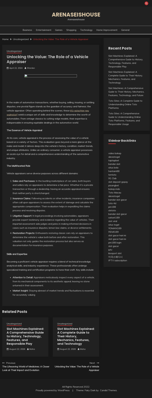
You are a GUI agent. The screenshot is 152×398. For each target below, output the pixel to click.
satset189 (114, 217)
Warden (31, 68)
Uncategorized (14, 51)
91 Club (112, 178)
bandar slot (114, 163)
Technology (86, 29)
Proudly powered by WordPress (53, 390)
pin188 (112, 206)
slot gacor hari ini (117, 235)
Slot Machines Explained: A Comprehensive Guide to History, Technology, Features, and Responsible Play (25, 336)
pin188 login (114, 242)
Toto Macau (114, 192)
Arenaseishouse (76, 14)
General (125, 29)
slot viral (112, 221)
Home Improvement (106, 29)
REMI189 (113, 231)
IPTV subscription (117, 260)
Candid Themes (108, 390)
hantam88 (113, 171)
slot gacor (113, 246)
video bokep (114, 153)
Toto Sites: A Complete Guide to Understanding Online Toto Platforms (125, 104)
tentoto (112, 174)
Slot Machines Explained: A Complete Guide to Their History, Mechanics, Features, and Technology (76, 336)
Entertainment (43, 29)
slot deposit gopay (118, 181)
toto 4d (112, 203)
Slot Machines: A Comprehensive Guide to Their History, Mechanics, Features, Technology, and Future (126, 92)
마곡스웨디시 (115, 256)
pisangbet (113, 185)
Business (27, 29)
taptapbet (113, 160)
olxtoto (112, 210)
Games (58, 29)
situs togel (113, 224)
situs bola (113, 167)
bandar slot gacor (117, 199)
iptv (110, 249)
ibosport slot (115, 253)
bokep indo (114, 188)
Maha (32, 349)
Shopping (71, 29)
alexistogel (114, 156)
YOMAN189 (114, 228)
